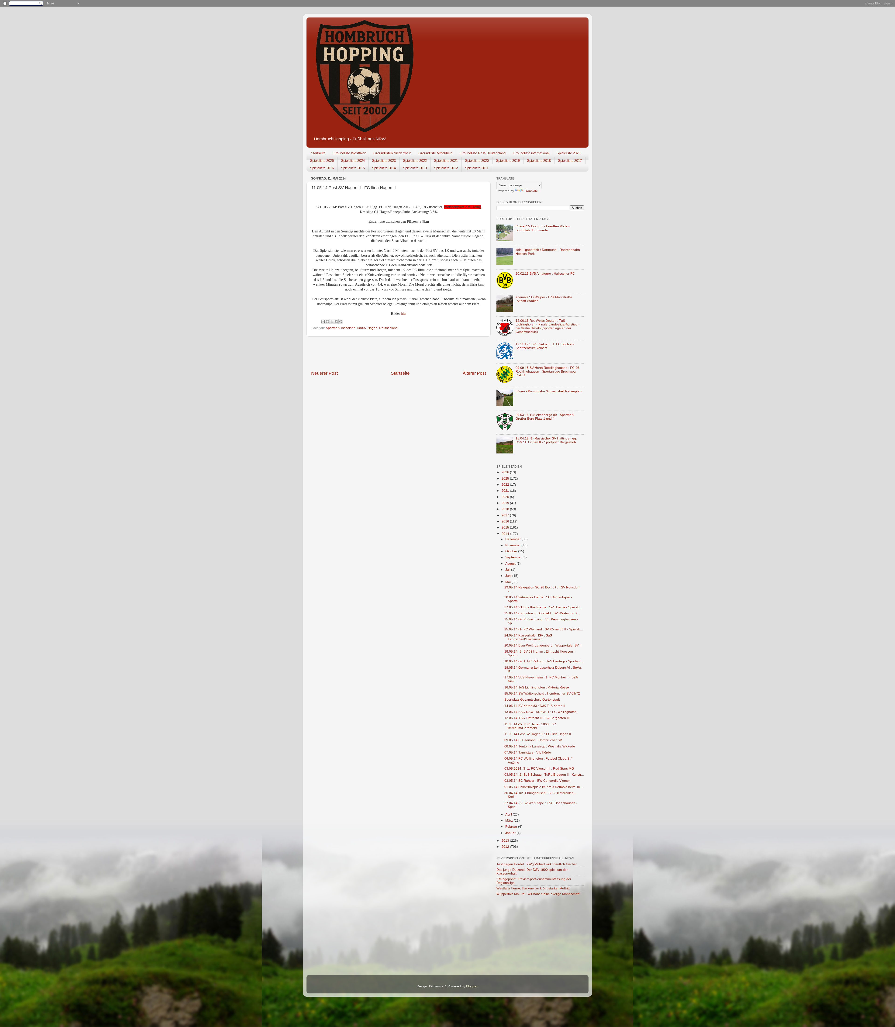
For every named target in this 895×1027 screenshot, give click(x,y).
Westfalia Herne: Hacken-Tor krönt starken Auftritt (533, 888)
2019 (506, 503)
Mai (508, 582)
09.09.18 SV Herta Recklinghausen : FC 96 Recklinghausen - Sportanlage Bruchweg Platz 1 (547, 371)
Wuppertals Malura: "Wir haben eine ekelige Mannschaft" (538, 894)
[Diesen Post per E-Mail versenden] (323, 321)
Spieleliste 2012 (446, 168)
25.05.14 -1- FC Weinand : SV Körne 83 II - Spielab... (543, 629)
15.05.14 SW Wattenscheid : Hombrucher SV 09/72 (542, 693)
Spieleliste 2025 (322, 161)
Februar (511, 826)
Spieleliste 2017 (570, 161)
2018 (506, 509)
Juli (508, 569)
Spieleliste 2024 (353, 161)
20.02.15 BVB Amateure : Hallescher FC (545, 273)
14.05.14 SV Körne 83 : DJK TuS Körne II (534, 706)
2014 (506, 534)
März (509, 820)
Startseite (318, 153)
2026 (506, 472)
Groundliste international (531, 153)
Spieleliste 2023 (384, 161)
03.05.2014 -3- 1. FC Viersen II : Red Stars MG (539, 768)
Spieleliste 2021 (446, 161)
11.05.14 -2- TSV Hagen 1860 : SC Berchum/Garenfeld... (530, 726)
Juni (508, 575)
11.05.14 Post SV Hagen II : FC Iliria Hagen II (537, 734)
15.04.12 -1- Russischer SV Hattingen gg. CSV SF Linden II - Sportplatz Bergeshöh (546, 440)
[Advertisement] (398, 353)
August (510, 563)
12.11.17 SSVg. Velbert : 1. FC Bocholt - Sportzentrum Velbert (545, 346)
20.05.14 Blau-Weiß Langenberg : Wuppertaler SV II (543, 645)
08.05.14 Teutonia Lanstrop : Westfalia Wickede (539, 746)
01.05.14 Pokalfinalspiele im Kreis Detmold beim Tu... (543, 787)
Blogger (471, 986)
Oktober (511, 551)
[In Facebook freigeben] (336, 321)
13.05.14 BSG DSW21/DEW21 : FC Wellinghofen (540, 712)
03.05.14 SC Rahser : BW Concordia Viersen (537, 780)
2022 (506, 484)
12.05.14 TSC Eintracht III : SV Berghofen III (537, 718)
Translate (531, 191)
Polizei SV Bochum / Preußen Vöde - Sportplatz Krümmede (543, 228)
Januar (510, 833)
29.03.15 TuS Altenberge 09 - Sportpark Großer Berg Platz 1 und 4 (545, 416)
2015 (506, 527)
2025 (506, 478)
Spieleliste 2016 (322, 168)
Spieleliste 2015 (353, 168)
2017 (506, 515)
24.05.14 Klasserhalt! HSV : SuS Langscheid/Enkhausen (528, 637)
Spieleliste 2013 (415, 168)
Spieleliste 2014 (384, 168)
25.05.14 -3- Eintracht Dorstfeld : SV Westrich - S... (541, 613)
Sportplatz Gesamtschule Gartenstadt (532, 699)
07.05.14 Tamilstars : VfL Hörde (527, 752)
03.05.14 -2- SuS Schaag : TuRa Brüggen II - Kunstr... (544, 774)
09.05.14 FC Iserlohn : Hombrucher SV (533, 740)
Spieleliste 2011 (477, 168)
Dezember (513, 539)
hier (403, 313)
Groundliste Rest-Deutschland (483, 153)
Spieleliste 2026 (568, 153)
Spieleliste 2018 (539, 161)
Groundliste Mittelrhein (435, 153)
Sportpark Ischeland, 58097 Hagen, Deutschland (362, 328)
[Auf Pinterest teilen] (340, 321)
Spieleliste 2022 (415, 161)
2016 (506, 521)
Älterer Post (474, 373)
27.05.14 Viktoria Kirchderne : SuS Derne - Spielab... (543, 607)
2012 (506, 846)
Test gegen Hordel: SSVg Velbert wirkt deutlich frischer (536, 864)
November (513, 545)
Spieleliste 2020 (477, 161)
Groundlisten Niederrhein (392, 153)
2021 (506, 490)
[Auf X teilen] (332, 321)
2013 (506, 840)
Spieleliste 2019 (508, 161)
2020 (506, 497)
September (514, 557)
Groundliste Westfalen (349, 153)
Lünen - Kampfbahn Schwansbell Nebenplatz (549, 391)
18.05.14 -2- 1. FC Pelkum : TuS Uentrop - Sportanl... (543, 661)
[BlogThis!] (327, 321)
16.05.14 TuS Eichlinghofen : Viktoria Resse (536, 687)
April (509, 814)
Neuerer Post (324, 373)
